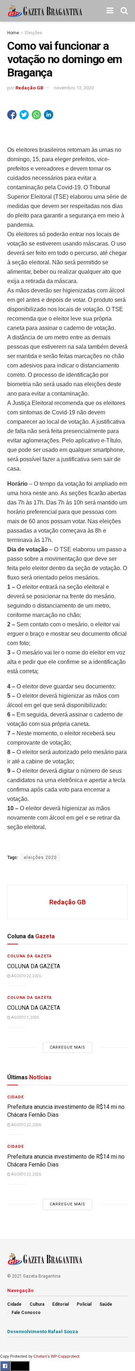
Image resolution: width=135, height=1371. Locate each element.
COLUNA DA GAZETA (33, 966)
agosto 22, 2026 (25, 976)
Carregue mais (67, 1047)
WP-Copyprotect (65, 1356)
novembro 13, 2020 (74, 88)
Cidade (15, 1097)
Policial (84, 1304)
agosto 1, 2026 (24, 1017)
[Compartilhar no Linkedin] (48, 114)
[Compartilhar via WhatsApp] (36, 114)
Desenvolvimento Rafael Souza (42, 1331)
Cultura (37, 1304)
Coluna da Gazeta (29, 956)
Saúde (105, 1304)
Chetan (39, 1356)
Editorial (60, 1304)
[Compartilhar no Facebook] (12, 114)
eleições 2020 (40, 857)
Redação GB (29, 88)
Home (13, 32)
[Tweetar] (24, 114)
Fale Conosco (26, 1312)
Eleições (33, 32)
